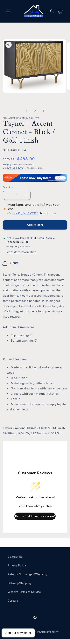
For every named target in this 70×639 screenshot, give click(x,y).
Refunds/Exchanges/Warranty (27, 575)
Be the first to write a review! (35, 516)
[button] (8, 11)
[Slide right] (43, 111)
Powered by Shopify (48, 631)
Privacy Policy (17, 566)
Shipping (7, 164)
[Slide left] (26, 111)
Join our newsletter (18, 633)
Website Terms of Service (24, 592)
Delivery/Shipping (19, 583)
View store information (21, 252)
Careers (13, 601)
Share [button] (14, 263)
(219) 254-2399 (15, 168)
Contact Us (15, 557)
